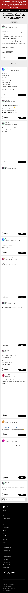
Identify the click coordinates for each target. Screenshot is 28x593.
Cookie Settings (11, 584)
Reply (22, 58)
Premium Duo (6, 559)
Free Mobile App (7, 547)
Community (7, 10)
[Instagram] (4, 572)
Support (5, 542)
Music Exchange (9, 52)
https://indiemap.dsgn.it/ (11, 427)
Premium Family (6, 562)
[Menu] (26, 10)
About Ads (5, 586)
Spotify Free (6, 567)
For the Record (6, 518)
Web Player (5, 545)
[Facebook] (13, 572)
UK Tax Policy (13, 588)
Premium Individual (7, 556)
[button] (26, 27)
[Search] (19, 10)
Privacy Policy (5, 584)
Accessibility (10, 586)
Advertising (5, 530)
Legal (4, 582)
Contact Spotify (6, 550)
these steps (17, 5)
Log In (22, 10)
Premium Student (7, 565)
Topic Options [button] (13, 22)
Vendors (5, 536)
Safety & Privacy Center (10, 582)
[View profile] (3, 26)
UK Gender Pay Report (7, 590)
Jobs (4, 516)
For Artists (5, 525)
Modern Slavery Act (6, 588)
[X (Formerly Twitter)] (8, 572)
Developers (6, 527)
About (4, 513)
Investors (5, 533)
